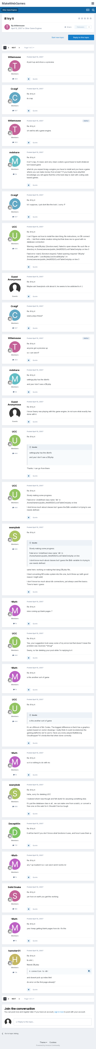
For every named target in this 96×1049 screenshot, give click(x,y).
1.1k (15, 972)
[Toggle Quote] (30, 447)
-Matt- (14, 601)
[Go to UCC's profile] (14, 235)
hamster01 (14, 950)
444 (16, 249)
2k (15, 174)
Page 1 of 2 (28, 48)
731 (15, 845)
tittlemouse (19, 26)
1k (16, 623)
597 (16, 111)
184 (15, 909)
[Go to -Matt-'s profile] (14, 610)
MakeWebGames (13, 3)
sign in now (59, 1012)
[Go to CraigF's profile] (14, 97)
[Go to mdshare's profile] (14, 161)
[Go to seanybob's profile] (14, 536)
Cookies (53, 1042)
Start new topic (58, 37)
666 (16, 549)
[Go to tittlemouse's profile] (7, 27)
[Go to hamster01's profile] (14, 959)
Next (14, 48)
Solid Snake (14, 887)
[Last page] (19, 47)
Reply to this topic (81, 37)
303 (16, 79)
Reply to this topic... (26, 1022)
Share (69, 27)
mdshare (14, 152)
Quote (35, 79)
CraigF (14, 88)
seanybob (14, 527)
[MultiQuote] (28, 79)
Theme (43, 1042)
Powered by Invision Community (48, 1045)
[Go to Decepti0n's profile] (14, 832)
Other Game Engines (33, 28)
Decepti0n (14, 823)
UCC (14, 227)
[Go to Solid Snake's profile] (14, 896)
